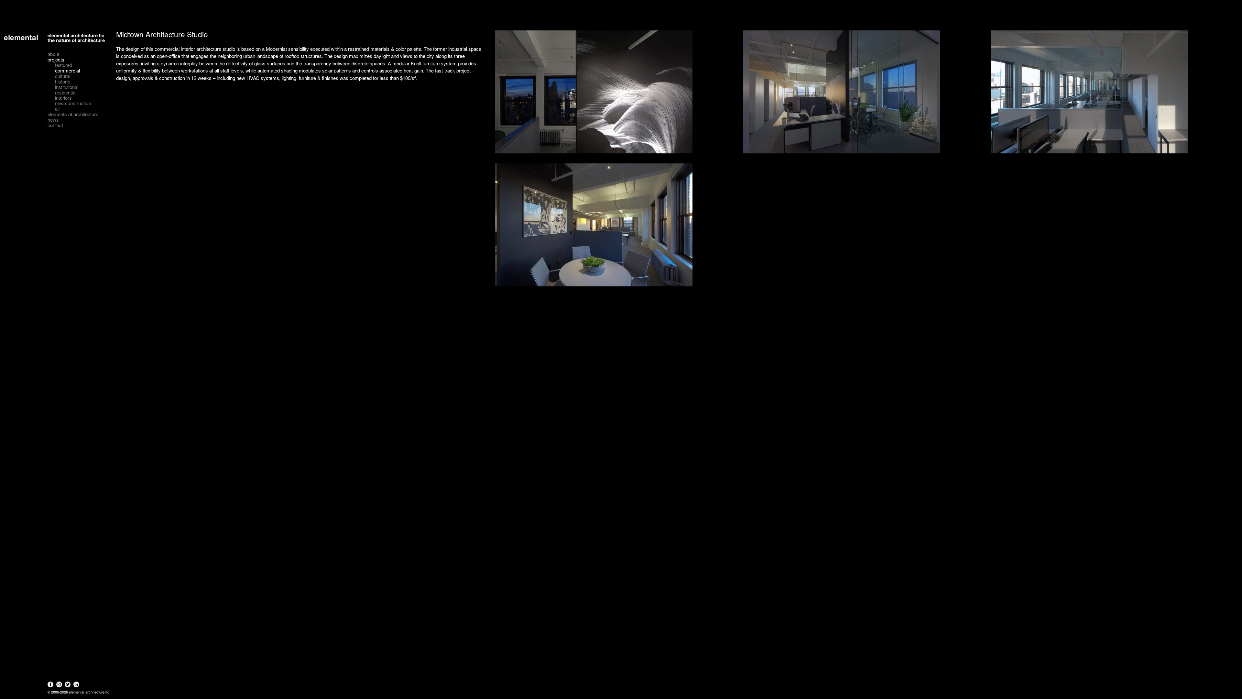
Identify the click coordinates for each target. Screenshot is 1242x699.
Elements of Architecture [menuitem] (73, 114)
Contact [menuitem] (55, 125)
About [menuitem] (53, 54)
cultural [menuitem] (62, 76)
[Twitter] (68, 684)
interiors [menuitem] (63, 98)
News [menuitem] (53, 120)
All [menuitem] (57, 109)
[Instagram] (59, 684)
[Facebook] (50, 684)
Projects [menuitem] (56, 59)
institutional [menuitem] (66, 87)
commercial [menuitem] (67, 70)
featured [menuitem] (63, 65)
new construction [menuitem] (73, 103)
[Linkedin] (76, 684)
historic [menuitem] (62, 81)
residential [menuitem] (65, 92)
